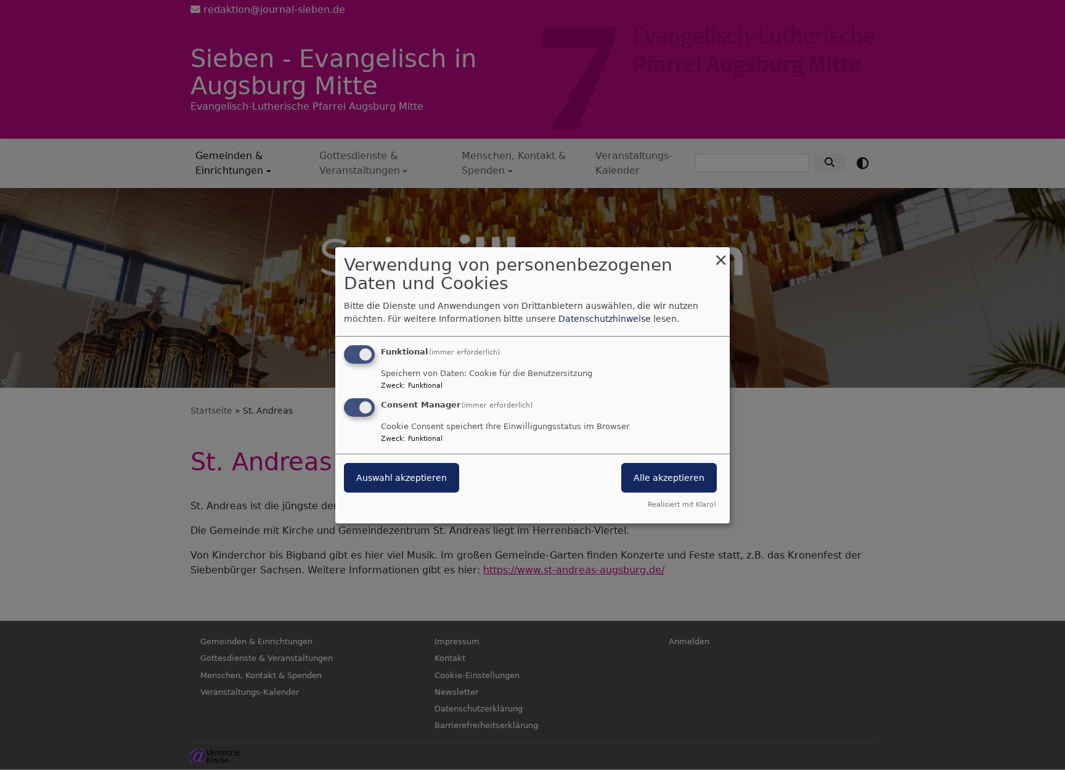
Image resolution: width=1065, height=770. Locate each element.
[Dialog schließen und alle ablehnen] (720, 254)
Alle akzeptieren (669, 478)
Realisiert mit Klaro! (682, 505)
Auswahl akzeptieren (401, 478)
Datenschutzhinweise (604, 319)
